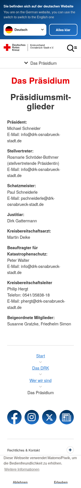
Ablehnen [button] (20, 482)
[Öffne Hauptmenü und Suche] (72, 48)
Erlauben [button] (61, 482)
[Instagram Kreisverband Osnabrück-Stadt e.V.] (32, 417)
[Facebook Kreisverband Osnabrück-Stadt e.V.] (14, 417)
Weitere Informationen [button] (21, 469)
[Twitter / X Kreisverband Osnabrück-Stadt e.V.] (49, 417)
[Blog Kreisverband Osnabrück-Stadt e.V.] (66, 417)
